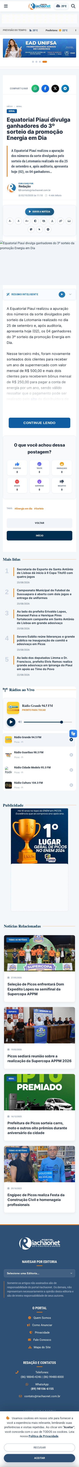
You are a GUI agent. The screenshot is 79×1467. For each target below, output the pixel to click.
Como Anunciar (42, 1325)
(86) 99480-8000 (53, 1377)
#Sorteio (39, 508)
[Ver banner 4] (46, 62)
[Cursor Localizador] (39, 229)
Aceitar (39, 1458)
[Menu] (6, 6)
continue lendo (39, 423)
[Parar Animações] (47, 229)
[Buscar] (73, 6)
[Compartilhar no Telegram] (65, 88)
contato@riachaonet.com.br (36, 190)
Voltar (39, 523)
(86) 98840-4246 (31, 1377)
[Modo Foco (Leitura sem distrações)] (69, 221)
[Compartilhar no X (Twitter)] (55, 88)
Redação (25, 186)
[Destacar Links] (60, 221)
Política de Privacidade (43, 1436)
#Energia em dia (23, 508)
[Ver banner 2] (39, 62)
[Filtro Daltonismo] (31, 229)
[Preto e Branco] (43, 221)
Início (9, 106)
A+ (27, 221)
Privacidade (42, 1332)
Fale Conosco (42, 1340)
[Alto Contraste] (35, 221)
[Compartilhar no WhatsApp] (35, 88)
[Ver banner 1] (34, 62)
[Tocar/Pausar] (11, 722)
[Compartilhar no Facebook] (45, 88)
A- (10, 221)
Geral (19, 106)
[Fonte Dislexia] (52, 221)
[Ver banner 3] (43, 62)
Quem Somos (42, 1318)
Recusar (40, 1447)
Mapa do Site (42, 1347)
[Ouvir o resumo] (62, 294)
